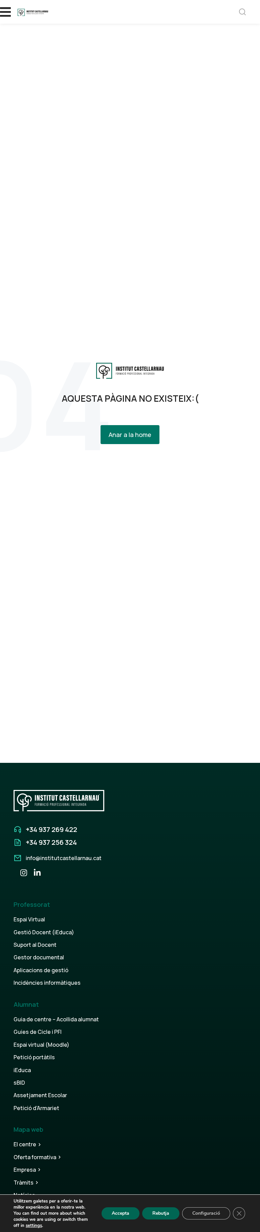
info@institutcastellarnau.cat (64, 858)
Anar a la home (130, 435)
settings (34, 1226)
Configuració (206, 1213)
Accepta (120, 1213)
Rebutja (160, 1213)
